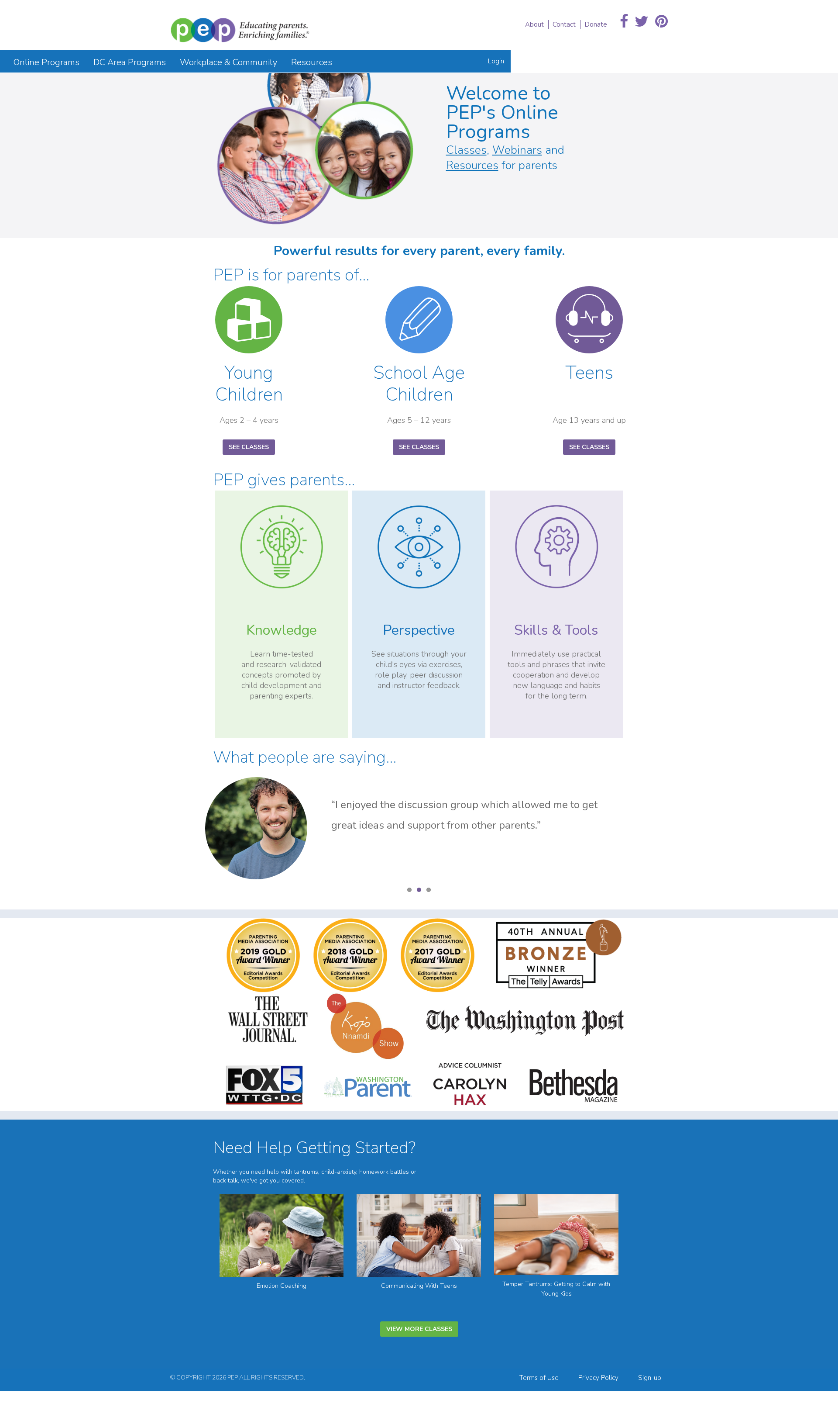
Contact (564, 24)
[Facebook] (624, 21)
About (534, 24)
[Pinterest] (661, 21)
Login (496, 61)
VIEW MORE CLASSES (419, 1329)
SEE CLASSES (249, 447)
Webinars (517, 150)
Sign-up (649, 1377)
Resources (472, 165)
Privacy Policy (598, 1377)
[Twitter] (642, 21)
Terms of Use (539, 1377)
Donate (595, 24)
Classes (466, 150)
